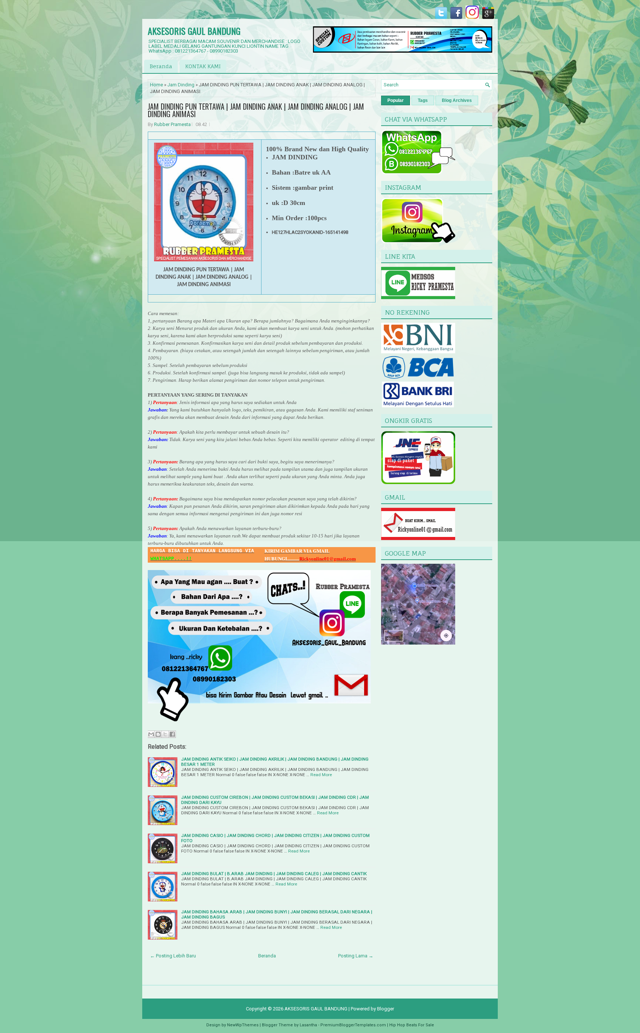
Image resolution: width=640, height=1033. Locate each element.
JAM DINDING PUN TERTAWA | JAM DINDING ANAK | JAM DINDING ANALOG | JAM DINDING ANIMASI (256, 110)
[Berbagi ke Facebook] (172, 734)
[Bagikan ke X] (165, 734)
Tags (423, 100)
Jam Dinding (180, 84)
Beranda (161, 66)
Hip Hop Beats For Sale (411, 1025)
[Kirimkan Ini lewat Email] (151, 734)
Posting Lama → (355, 955)
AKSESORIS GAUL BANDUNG (194, 30)
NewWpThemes (243, 1025)
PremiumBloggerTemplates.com (353, 1025)
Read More (321, 774)
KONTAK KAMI (203, 66)
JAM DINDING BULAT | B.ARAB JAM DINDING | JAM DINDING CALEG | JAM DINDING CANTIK (274, 873)
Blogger (385, 1009)
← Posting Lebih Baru (173, 955)
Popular (395, 100)
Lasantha (308, 1025)
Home (156, 84)
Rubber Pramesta (172, 124)
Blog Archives (457, 100)
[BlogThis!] (158, 734)
